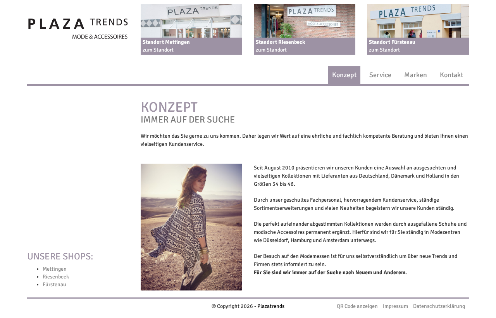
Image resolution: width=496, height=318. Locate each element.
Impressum (395, 306)
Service (380, 75)
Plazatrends (270, 306)
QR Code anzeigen (357, 306)
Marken (415, 75)
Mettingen (55, 269)
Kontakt (451, 75)
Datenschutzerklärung (439, 306)
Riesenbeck (56, 276)
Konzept (344, 75)
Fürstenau (54, 284)
